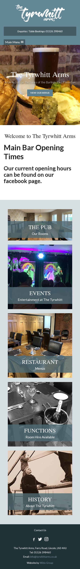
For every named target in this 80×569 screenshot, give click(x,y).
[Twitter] (40, 539)
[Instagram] (46, 539)
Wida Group (46, 562)
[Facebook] (34, 539)
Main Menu (12, 42)
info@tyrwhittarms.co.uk (43, 556)
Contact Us (40, 530)
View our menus (40, 93)
